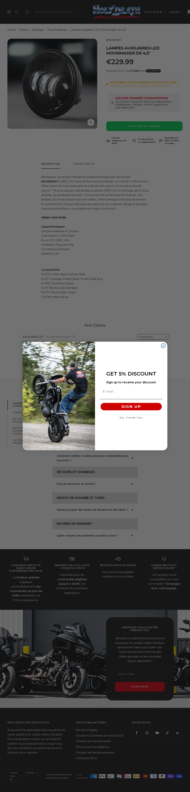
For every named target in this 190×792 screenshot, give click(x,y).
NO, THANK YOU (131, 417)
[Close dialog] (163, 346)
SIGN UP (131, 406)
